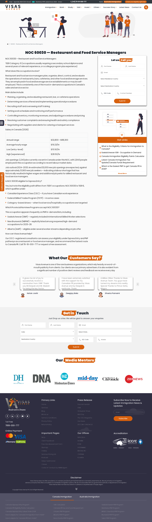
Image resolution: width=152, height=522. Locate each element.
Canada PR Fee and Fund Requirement (68, 508)
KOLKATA (81, 457)
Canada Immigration (62, 496)
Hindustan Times (84, 411)
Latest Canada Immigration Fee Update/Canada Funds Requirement (118, 161)
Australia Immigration (90, 496)
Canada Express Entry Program (17, 505)
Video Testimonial (48, 461)
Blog (43, 411)
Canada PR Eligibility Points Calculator (19, 508)
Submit (122, 101)
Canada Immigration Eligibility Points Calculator (123, 156)
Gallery (44, 451)
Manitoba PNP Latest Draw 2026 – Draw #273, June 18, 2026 (42, 2)
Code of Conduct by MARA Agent (54, 468)
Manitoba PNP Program (111, 508)
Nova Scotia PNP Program (63, 518)
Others (97, 7)
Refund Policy (46, 424)
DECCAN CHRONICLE (85, 424)
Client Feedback (47, 441)
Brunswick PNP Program (110, 515)
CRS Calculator (59, 505)
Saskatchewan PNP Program (112, 505)
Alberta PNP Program (61, 515)
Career (44, 464)
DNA (79, 408)
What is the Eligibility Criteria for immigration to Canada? (123, 147)
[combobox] (122, 79)
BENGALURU (82, 451)
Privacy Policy (46, 421)
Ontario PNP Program (61, 511)
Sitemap (44, 447)
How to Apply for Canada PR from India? (21, 518)
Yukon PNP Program (109, 518)
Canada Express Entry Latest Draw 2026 (20, 511)
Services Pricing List (48, 454)
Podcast (44, 457)
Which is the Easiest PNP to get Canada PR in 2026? (122, 167)
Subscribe (123, 418)
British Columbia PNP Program (113, 511)
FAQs (43, 437)
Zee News (81, 421)
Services (44, 408)
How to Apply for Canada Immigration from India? (24, 515)
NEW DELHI (81, 437)
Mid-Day (81, 414)
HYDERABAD (82, 447)
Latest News (124, 7)
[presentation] (14, 284)
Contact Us (136, 7)
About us (44, 414)
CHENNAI (81, 454)
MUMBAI (80, 441)
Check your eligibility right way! (135, 2)
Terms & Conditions (48, 418)
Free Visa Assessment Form (51, 444)
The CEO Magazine (85, 418)
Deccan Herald (83, 404)
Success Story (109, 7)
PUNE (79, 444)
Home (43, 404)
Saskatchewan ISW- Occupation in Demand (121, 152)
